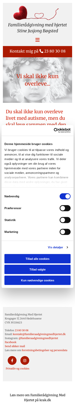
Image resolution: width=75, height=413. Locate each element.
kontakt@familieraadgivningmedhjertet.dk (39, 334)
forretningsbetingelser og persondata (44, 350)
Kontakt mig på (38, 51)
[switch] (65, 208)
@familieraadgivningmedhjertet (38, 338)
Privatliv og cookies (17, 368)
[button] (37, 40)
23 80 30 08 (21, 330)
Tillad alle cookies (37, 258)
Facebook (10, 342)
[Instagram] (24, 360)
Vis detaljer (55, 247)
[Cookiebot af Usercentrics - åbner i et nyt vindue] (54, 130)
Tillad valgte (37, 269)
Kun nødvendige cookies (37, 280)
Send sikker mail (15, 346)
